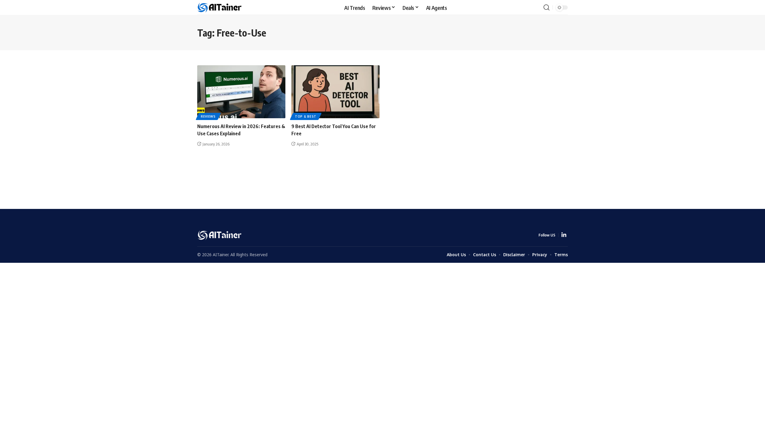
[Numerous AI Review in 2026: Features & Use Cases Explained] (241, 91)
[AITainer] (220, 7)
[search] (547, 7)
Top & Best (305, 116)
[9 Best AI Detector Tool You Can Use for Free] (335, 91)
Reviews (208, 116)
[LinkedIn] (564, 235)
